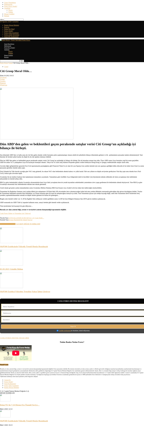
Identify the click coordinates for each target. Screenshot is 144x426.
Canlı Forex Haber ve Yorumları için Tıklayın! (15, 213)
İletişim (6, 16)
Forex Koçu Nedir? (10, 6)
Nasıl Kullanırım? (10, 384)
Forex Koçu (4, 63)
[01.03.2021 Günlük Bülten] (11, 265)
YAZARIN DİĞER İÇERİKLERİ (27, 224)
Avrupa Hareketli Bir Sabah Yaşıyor (20, 220)
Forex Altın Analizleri (11, 33)
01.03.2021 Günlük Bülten (11, 269)
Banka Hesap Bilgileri (11, 25)
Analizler (7, 8)
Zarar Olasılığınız (10, 2)
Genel (10, 63)
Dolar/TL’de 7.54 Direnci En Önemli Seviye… (20, 405)
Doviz (10, 10)
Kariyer (6, 27)
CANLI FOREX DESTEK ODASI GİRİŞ (14, 338)
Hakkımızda (8, 4)
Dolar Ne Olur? (9, 29)
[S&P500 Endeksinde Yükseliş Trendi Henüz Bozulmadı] (11, 242)
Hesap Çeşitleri (9, 14)
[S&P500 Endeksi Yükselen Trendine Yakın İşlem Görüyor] (11, 287)
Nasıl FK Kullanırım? (11, 37)
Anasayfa (7, 380)
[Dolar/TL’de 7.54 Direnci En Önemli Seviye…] (5, 401)
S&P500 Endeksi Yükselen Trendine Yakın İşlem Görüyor (25, 291)
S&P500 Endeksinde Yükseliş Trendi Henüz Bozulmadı (24, 246)
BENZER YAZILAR (7, 224)
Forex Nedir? (8, 31)
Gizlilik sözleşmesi (65, 330)
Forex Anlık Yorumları (11, 35)
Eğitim (10, 12)
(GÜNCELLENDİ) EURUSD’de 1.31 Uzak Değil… (26, 218)
